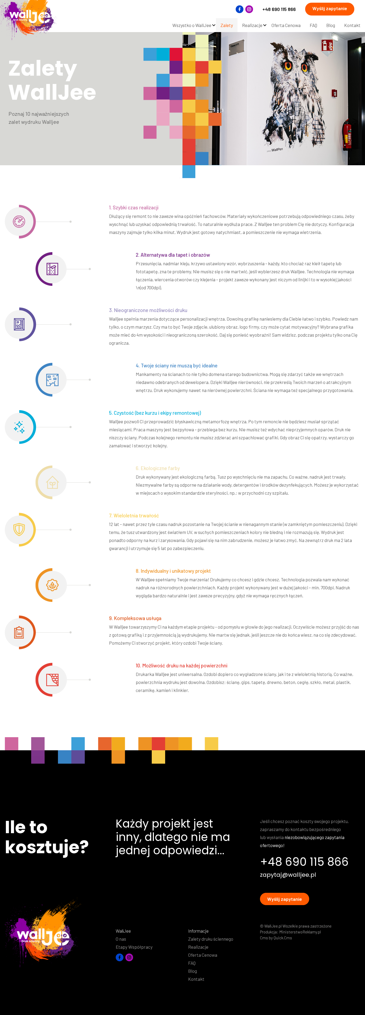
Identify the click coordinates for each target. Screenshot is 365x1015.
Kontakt (196, 979)
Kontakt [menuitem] (352, 25)
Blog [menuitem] (330, 25)
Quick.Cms (283, 937)
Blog (192, 971)
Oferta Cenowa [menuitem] (286, 25)
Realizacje (198, 946)
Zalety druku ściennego (210, 938)
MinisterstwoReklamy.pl (300, 931)
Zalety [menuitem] (226, 25)
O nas (121, 938)
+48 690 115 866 (279, 9)
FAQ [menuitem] (313, 25)
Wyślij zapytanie (329, 8)
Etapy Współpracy (134, 946)
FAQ (192, 963)
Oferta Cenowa (202, 955)
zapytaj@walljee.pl (288, 875)
